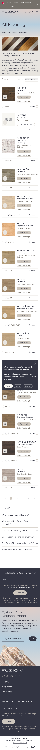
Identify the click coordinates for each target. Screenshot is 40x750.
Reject (18, 386)
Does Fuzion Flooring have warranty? (19, 537)
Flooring (6, 682)
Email (4, 580)
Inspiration (7, 687)
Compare (32, 106)
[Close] (37, 4)
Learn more (10, 6)
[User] (26, 11)
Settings (27, 386)
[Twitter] (7, 675)
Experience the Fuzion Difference (17, 550)
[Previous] (8, 498)
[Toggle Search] (33, 11)
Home (4, 32)
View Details (24, 97)
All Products (12, 32)
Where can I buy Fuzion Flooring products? (16, 522)
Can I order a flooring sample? (15, 531)
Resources (7, 692)
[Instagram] (19, 675)
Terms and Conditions (25, 740)
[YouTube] (11, 675)
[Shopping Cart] (29, 11)
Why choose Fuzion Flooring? (15, 515)
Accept (8, 386)
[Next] (6, 498)
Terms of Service (24, 587)
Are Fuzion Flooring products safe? (18, 543)
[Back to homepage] (11, 12)
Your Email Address (9, 708)
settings (9, 379)
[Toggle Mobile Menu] (37, 11)
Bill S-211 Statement (20, 743)
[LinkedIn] (15, 675)
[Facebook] (3, 675)
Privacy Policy (10, 587)
